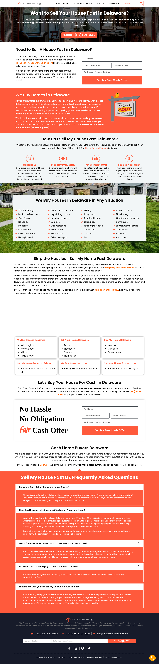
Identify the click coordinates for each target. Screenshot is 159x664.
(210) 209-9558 (85, 35)
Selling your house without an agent (34, 62)
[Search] (141, 3)
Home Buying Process (96, 148)
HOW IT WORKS (63, 3)
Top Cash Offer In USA (107, 289)
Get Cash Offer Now (94, 657)
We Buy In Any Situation (113, 657)
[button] (79, 487)
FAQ (70, 657)
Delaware (45, 464)
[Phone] (152, 658)
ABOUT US (100, 3)
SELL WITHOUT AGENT (82, 3)
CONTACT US (114, 3)
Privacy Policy (79, 657)
